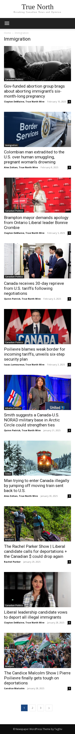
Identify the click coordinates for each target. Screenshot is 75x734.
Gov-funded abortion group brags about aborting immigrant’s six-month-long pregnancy (34, 91)
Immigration (11, 145)
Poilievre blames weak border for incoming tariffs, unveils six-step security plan (34, 354)
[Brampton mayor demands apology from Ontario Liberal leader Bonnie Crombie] (37, 195)
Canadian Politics (14, 79)
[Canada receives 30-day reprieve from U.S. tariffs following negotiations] (37, 260)
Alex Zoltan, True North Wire (21, 167)
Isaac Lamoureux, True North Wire (24, 364)
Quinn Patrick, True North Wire (22, 298)
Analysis (9, 539)
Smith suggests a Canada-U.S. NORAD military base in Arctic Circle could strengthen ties (32, 420)
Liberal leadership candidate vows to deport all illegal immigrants (35, 615)
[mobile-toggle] (6, 23)
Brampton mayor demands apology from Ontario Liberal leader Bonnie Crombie (36, 222)
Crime (8, 473)
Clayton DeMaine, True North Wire (24, 101)
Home (7, 33)
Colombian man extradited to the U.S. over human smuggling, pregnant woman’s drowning (34, 157)
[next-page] (49, 708)
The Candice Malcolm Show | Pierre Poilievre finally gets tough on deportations (37, 678)
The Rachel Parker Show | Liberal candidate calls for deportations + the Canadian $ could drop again (35, 551)
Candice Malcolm (14, 688)
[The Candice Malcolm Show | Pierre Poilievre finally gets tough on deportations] (37, 650)
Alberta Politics (13, 408)
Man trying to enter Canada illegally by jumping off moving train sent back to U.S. (36, 485)
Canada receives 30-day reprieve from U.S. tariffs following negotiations (34, 288)
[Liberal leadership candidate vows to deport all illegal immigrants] (37, 589)
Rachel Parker (12, 561)
